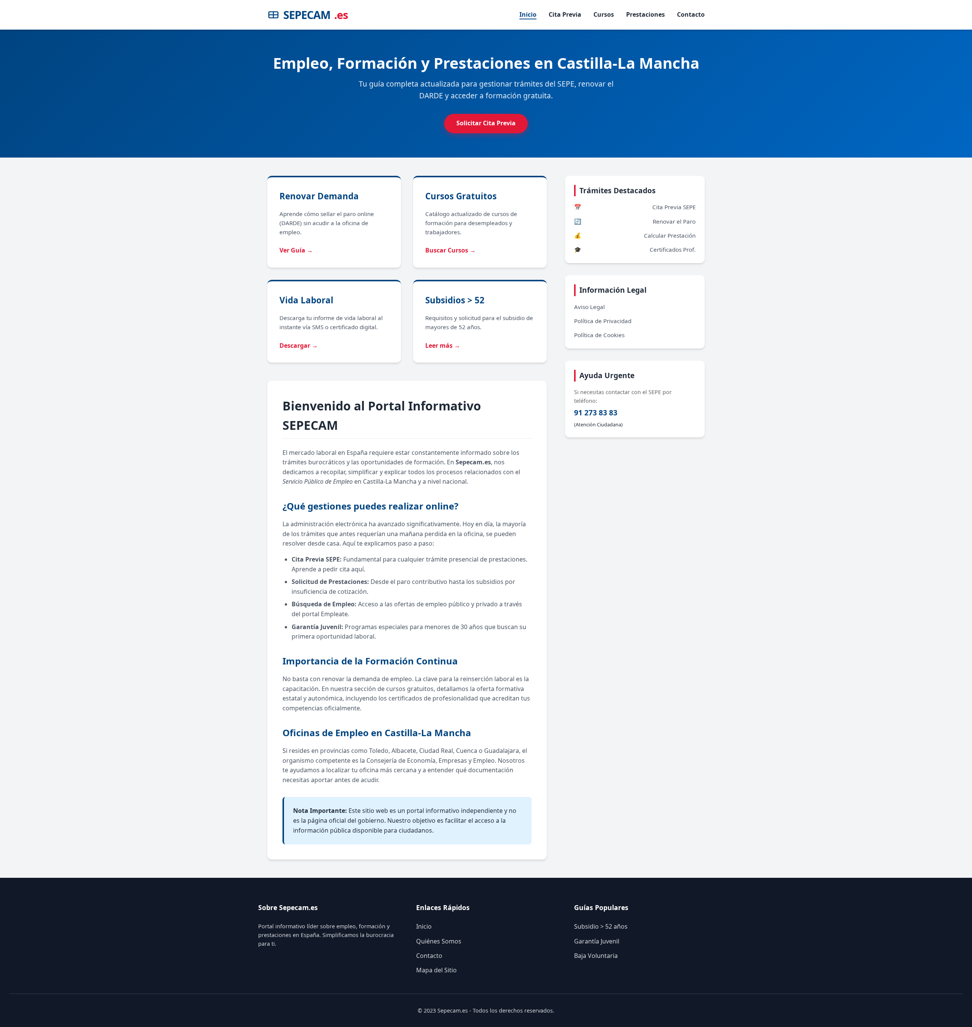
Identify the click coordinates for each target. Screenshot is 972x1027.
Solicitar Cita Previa (486, 123)
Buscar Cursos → (450, 250)
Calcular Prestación (635, 235)
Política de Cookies (599, 335)
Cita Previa (565, 14)
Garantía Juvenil (596, 941)
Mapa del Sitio (436, 970)
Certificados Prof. (635, 249)
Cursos (603, 14)
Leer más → (442, 345)
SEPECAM (315, 14)
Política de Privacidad (602, 321)
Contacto (691, 14)
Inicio (527, 14)
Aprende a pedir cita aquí (328, 569)
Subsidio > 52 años (601, 926)
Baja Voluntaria (596, 955)
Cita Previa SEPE (635, 207)
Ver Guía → (296, 250)
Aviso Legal (589, 307)
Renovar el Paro (635, 221)
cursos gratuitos (410, 689)
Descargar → (298, 345)
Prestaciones (645, 14)
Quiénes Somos (438, 941)
